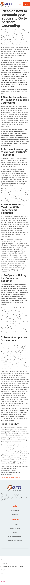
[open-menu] (20, 4)
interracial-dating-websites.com (11, 477)
